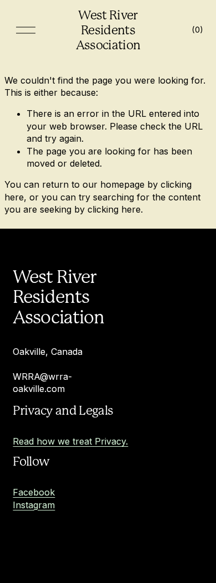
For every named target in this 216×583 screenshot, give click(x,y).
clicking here (114, 209)
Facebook (34, 492)
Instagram (34, 504)
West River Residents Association (108, 30)
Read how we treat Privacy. (70, 441)
